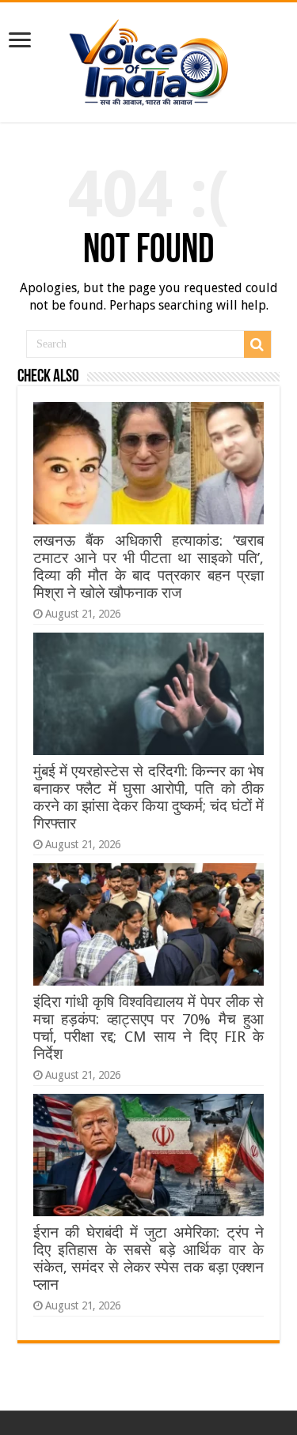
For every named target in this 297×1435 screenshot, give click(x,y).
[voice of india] (148, 59)
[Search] (257, 344)
